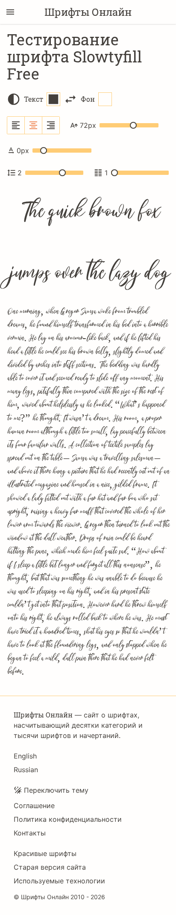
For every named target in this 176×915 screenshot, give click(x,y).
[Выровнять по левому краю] (16, 125)
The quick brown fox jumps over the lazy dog (88, 244)
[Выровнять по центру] (33, 125)
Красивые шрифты (45, 853)
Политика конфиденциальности (68, 819)
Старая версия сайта (50, 867)
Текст (33, 98)
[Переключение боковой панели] (10, 12)
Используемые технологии (59, 881)
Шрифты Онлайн (88, 12)
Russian (26, 769)
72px (88, 125)
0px (23, 150)
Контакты (30, 833)
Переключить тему (56, 790)
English (25, 756)
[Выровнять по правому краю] (50, 125)
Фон (88, 98)
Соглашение (34, 805)
